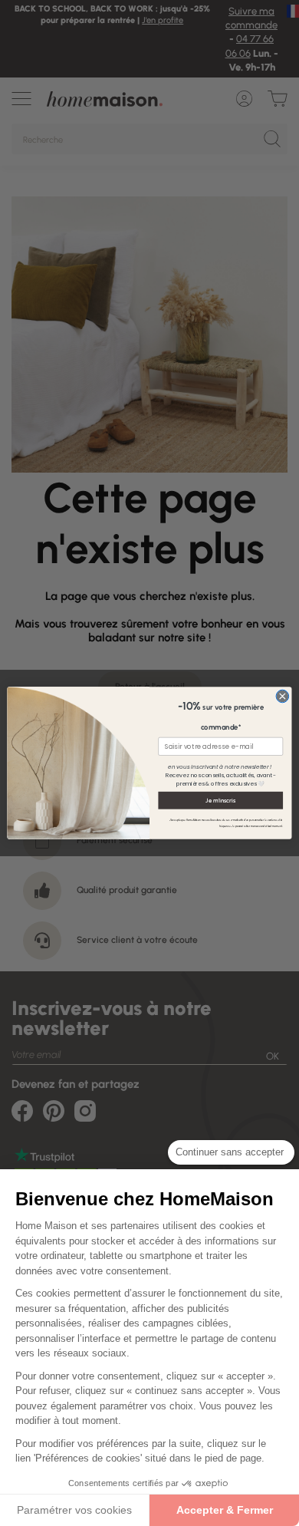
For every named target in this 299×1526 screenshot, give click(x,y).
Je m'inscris (220, 799)
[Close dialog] (282, 696)
